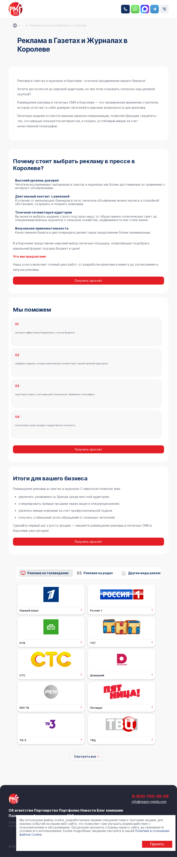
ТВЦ (93, 740)
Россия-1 (96, 610)
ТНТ (93, 642)
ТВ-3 (22, 740)
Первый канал (28, 610)
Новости (88, 810)
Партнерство (46, 810)
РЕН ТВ (24, 707)
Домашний (97, 675)
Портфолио (69, 810)
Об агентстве (21, 810)
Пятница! (96, 707)
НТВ (22, 642)
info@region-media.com (149, 801)
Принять (157, 844)
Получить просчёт (88, 280)
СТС (22, 675)
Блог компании (110, 810)
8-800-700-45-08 (125, 9)
